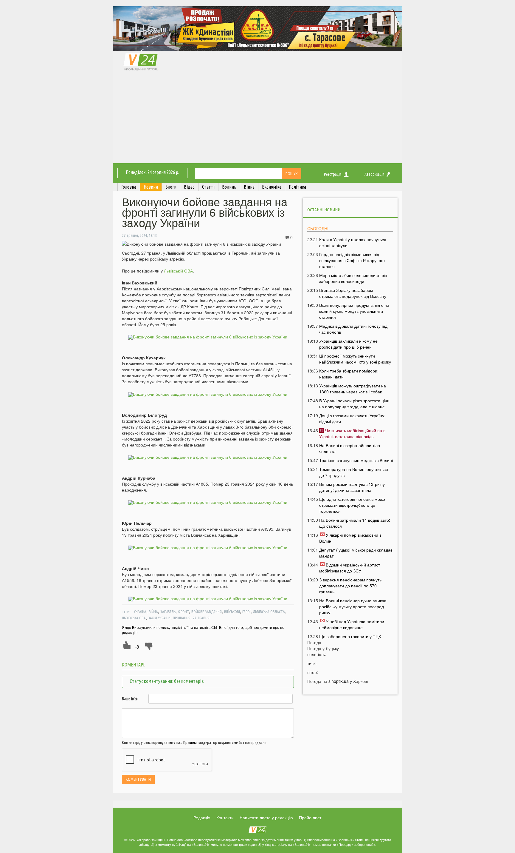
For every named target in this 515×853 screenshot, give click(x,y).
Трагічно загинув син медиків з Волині (356, 460)
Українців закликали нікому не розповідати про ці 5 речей (348, 344)
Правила (190, 742)
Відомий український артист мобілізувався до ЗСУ (349, 568)
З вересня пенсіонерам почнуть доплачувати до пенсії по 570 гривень (350, 586)
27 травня (201, 618)
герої (246, 611)
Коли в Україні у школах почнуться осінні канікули (352, 242)
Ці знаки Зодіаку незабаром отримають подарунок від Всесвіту (352, 293)
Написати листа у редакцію (266, 817)
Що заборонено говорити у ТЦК (350, 636)
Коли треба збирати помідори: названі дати (349, 374)
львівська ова (134, 618)
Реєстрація (333, 174)
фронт (183, 611)
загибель (168, 611)
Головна (128, 187)
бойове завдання (206, 611)
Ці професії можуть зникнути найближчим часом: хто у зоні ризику (355, 359)
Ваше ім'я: (130, 698)
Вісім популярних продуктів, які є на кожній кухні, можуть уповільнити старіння (354, 311)
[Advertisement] (257, 118)
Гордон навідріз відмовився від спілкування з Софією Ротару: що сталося (352, 260)
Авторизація (374, 174)
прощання (181, 618)
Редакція (201, 817)
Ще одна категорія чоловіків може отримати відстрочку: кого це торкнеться (352, 505)
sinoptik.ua (338, 681)
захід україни (159, 618)
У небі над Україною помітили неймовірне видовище (351, 624)
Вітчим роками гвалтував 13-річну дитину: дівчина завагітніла (352, 487)
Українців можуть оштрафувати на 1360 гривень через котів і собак (352, 389)
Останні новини (323, 209)
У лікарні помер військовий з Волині (350, 538)
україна (140, 611)
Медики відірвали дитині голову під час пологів (353, 329)
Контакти (225, 817)
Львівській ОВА (178, 271)
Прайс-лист (310, 817)
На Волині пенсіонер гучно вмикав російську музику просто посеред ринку (352, 606)
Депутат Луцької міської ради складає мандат (356, 553)
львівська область (269, 611)
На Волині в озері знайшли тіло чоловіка (349, 448)
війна (153, 611)
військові (232, 611)
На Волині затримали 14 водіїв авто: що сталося (354, 523)
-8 (137, 646)
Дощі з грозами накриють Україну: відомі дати (352, 418)
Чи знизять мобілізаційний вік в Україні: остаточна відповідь (352, 433)
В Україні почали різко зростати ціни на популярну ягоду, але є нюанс (354, 403)
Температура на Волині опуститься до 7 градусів (353, 472)
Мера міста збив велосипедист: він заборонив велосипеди (353, 278)
